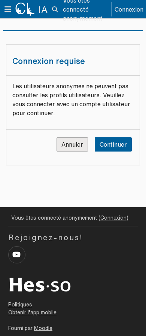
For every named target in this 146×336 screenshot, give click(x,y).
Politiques (20, 304)
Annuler (72, 144)
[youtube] (16, 254)
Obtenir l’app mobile (32, 312)
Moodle (43, 328)
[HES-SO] (40, 284)
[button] (55, 9)
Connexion (129, 9)
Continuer (113, 144)
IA (43, 9)
